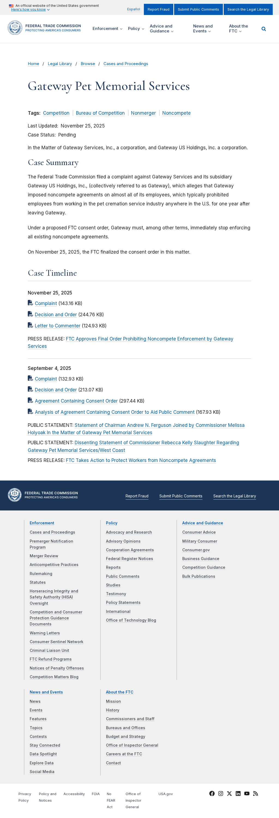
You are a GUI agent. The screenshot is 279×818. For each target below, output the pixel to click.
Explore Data (42, 763)
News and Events (46, 692)
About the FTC (120, 692)
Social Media (42, 772)
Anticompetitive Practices (54, 564)
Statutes (38, 582)
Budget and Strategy (125, 736)
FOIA (96, 794)
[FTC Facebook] (212, 794)
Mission (113, 701)
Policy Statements (123, 602)
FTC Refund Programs (51, 659)
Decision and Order (56, 314)
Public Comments (123, 576)
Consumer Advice (199, 532)
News (35, 701)
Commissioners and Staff (130, 719)
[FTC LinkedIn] (238, 794)
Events (36, 710)
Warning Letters (45, 633)
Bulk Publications (198, 576)
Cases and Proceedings (126, 63)
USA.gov (166, 794)
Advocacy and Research (129, 532)
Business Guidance (200, 559)
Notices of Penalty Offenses (57, 668)
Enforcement (42, 523)
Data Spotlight (43, 754)
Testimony (116, 594)
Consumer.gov (196, 550)
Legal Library (60, 63)
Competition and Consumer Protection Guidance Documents (56, 618)
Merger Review (44, 556)
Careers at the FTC (124, 754)
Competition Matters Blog (54, 677)
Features (38, 719)
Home (33, 63)
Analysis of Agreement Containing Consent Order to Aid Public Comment (115, 412)
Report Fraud (158, 9)
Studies (113, 585)
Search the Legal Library (248, 9)
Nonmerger (143, 113)
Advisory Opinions (123, 541)
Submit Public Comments (198, 9)
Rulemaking (41, 573)
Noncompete (176, 113)
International (118, 611)
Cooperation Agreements (130, 550)
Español (133, 9)
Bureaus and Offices (125, 728)
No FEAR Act (111, 800)
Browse (88, 63)
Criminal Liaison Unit (49, 650)
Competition (56, 113)
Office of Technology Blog (131, 620)
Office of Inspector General (132, 745)
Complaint (46, 303)
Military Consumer (199, 541)
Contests (38, 736)
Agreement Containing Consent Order (76, 401)
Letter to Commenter (57, 326)
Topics (36, 728)
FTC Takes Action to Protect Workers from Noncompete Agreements (141, 460)
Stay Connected (45, 745)
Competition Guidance (203, 567)
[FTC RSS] (255, 794)
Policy (111, 523)
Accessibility (74, 794)
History (112, 710)
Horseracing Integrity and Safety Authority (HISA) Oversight (54, 597)
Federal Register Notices (129, 559)
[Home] (46, 31)
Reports (113, 567)
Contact (113, 763)
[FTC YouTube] (247, 794)
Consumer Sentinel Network (56, 642)
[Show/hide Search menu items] (263, 29)
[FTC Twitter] (229, 793)
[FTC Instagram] (220, 794)
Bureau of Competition (100, 113)
